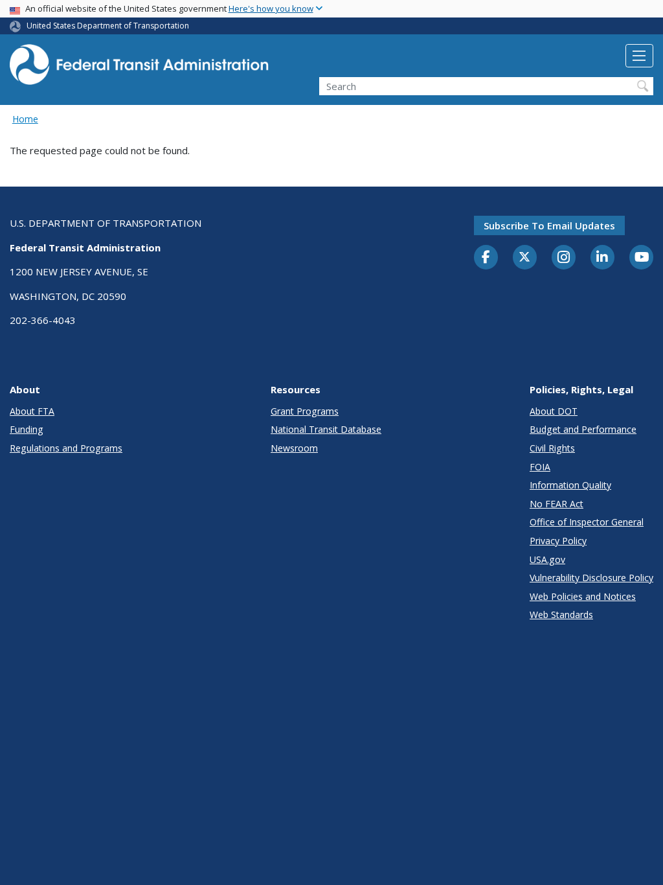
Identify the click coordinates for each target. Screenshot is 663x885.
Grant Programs (305, 411)
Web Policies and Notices (583, 596)
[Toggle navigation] (639, 55)
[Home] (139, 68)
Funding (26, 429)
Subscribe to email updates (549, 225)
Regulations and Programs (66, 448)
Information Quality (570, 485)
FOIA (540, 467)
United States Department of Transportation (108, 25)
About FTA (32, 411)
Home (25, 119)
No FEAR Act (556, 504)
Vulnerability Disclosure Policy (591, 577)
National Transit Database (326, 429)
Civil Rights (552, 448)
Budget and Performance (583, 429)
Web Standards (561, 614)
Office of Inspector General (587, 522)
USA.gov (547, 559)
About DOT (554, 411)
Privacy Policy (558, 540)
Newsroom (294, 448)
